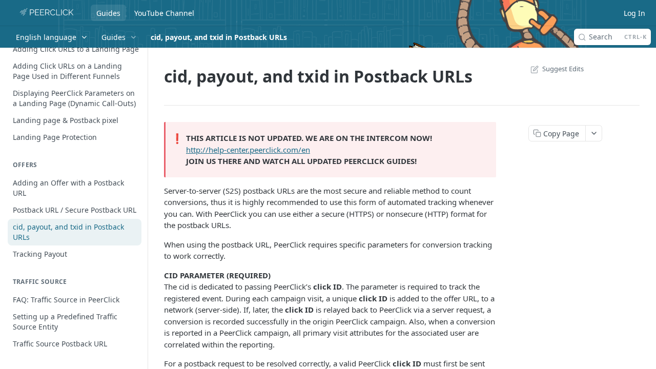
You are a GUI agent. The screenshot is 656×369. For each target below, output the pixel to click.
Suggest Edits (563, 68)
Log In (634, 13)
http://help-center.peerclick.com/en (248, 150)
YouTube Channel (164, 13)
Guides (108, 13)
